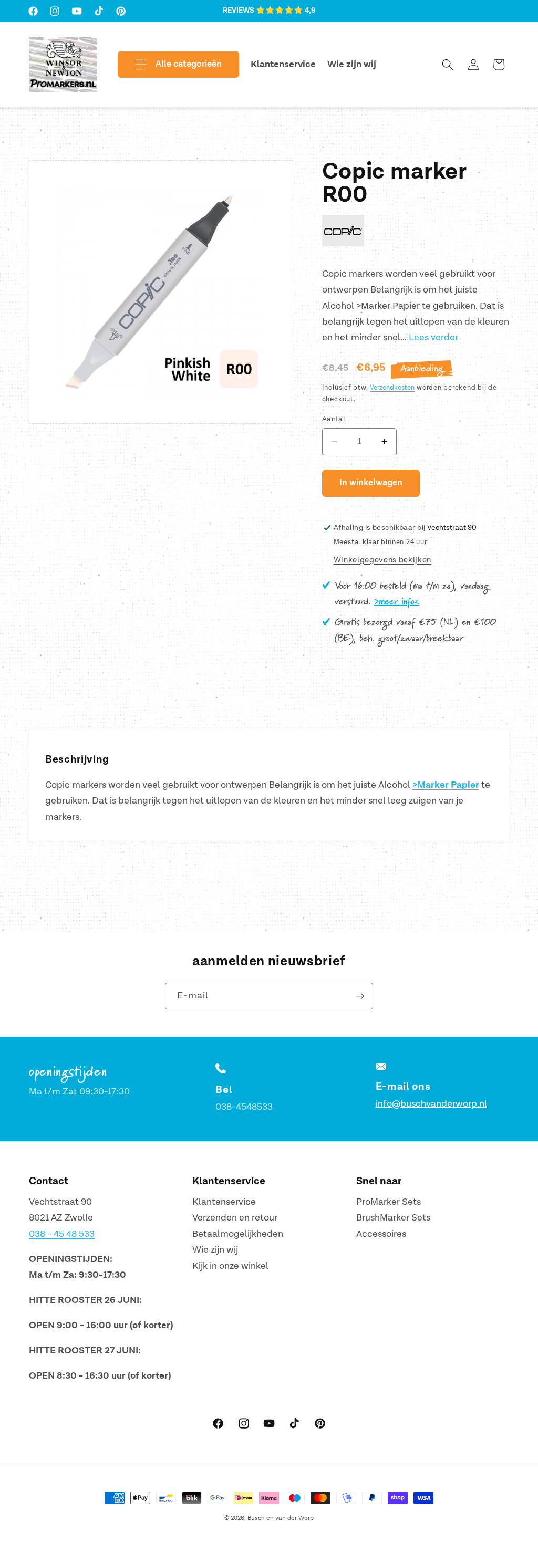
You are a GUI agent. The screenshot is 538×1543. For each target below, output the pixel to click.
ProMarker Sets (388, 1201)
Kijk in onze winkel (230, 1265)
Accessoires (381, 1233)
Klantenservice (224, 1201)
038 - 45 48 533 (62, 1233)
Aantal (334, 418)
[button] (169, 64)
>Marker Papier (445, 785)
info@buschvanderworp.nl (431, 1103)
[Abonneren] (360, 996)
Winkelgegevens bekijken (382, 560)
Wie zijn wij (215, 1249)
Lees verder (433, 337)
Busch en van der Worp (280, 1518)
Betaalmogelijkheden (237, 1233)
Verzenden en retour (234, 1217)
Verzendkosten (392, 387)
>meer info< (396, 602)
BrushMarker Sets (393, 1217)
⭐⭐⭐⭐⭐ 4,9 (285, 10)
